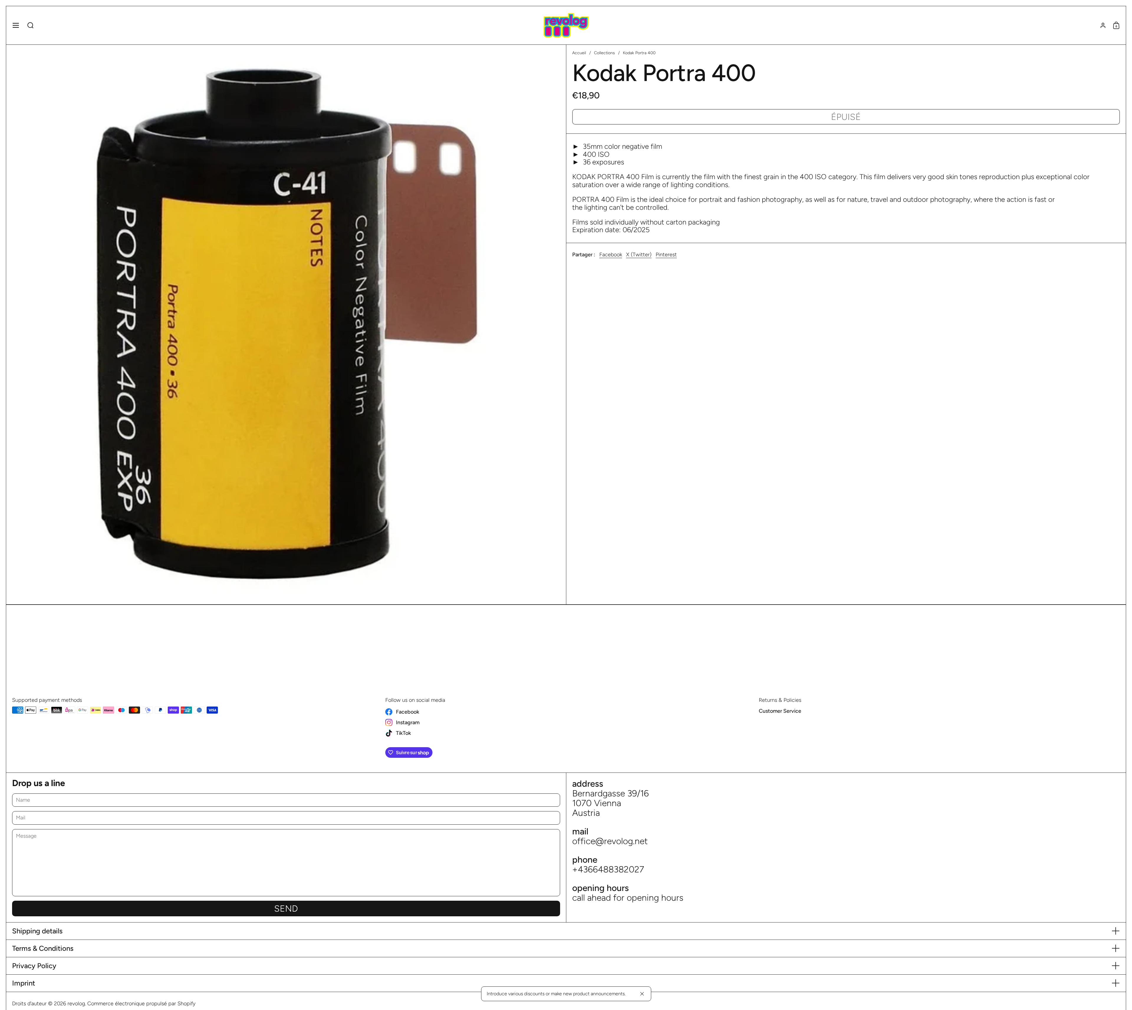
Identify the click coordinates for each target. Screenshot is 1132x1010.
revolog (76, 1003)
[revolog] (566, 25)
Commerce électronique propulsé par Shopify (141, 1003)
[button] (30, 25)
